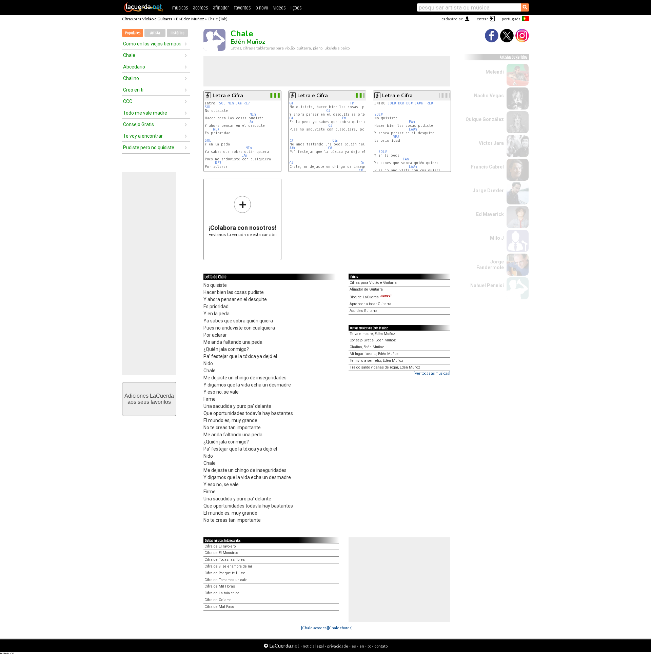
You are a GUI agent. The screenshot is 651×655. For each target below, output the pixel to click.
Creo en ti (133, 90)
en (361, 646)
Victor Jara (491, 143)
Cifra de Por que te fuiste (224, 573)
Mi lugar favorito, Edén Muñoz (374, 354)
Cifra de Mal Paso (219, 606)
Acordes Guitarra (363, 311)
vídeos (279, 8)
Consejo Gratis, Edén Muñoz (373, 340)
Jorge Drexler (488, 190)
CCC (127, 101)
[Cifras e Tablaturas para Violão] (143, 11)
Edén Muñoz (192, 18)
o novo (262, 8)
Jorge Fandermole (490, 264)
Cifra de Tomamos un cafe (226, 580)
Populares (132, 33)
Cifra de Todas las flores (224, 559)
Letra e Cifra (228, 95)
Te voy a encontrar (143, 136)
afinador (221, 8)
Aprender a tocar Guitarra (370, 304)
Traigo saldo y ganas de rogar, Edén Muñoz (385, 367)
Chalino (131, 78)
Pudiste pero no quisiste (148, 147)
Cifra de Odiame (218, 600)
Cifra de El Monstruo (221, 553)
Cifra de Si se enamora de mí (228, 566)
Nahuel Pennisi (487, 285)
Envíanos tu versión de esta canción (243, 216)
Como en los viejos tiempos (152, 43)
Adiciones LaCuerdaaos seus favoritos (149, 399)
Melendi (495, 72)
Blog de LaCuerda (371, 297)
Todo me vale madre (145, 113)
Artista (155, 33)
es (354, 646)
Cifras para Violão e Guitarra (147, 18)
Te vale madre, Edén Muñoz (372, 334)
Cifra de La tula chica (221, 593)
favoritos (242, 8)
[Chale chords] (340, 628)
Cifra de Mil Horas (219, 586)
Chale (129, 55)
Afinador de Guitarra (366, 289)
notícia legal (313, 646)
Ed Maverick (490, 214)
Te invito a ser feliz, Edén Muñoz (376, 360)
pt (369, 646)
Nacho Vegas (489, 95)
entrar (482, 18)
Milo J (497, 238)
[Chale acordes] (314, 628)
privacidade (337, 646)
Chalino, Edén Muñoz (367, 347)
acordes (200, 8)
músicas (180, 8)
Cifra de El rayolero (220, 546)
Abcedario (134, 67)
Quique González (485, 119)
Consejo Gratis (138, 124)
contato (381, 646)
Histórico (177, 33)
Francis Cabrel (487, 167)
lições (296, 8)
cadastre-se (452, 18)
